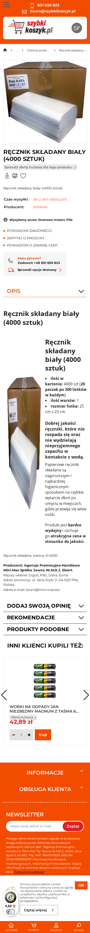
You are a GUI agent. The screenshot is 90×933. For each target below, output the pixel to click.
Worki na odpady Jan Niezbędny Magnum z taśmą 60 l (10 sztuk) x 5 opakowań (44, 708)
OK (81, 885)
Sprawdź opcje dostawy (37, 270)
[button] (86, 695)
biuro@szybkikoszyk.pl (52, 11)
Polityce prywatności (29, 871)
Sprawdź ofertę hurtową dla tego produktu (38, 167)
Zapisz (72, 826)
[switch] (10, 911)
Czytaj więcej (35, 910)
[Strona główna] (5, 51)
